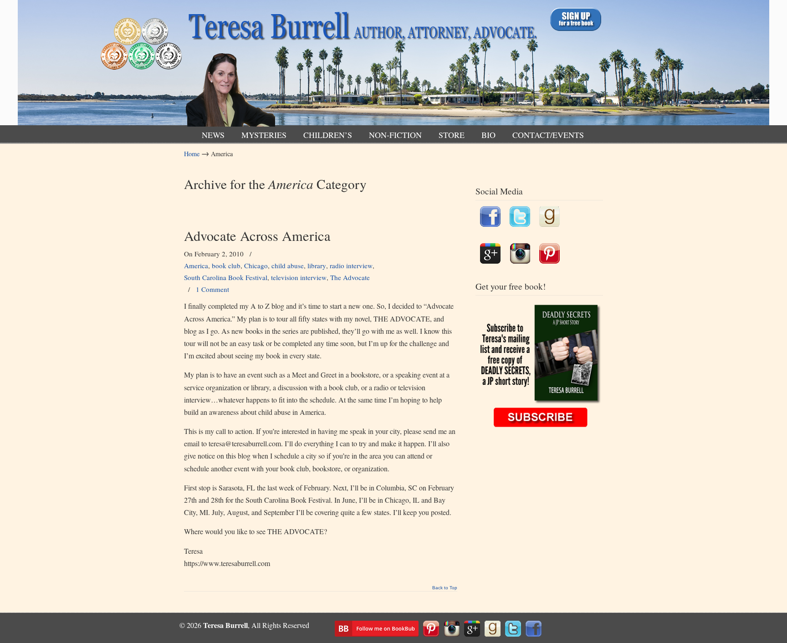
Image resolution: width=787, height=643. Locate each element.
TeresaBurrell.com (360, 65)
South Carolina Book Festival (225, 277)
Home (191, 153)
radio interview (351, 265)
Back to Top (444, 588)
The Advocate (350, 277)
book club (226, 265)
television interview (299, 277)
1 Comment (212, 289)
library (316, 265)
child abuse (287, 265)
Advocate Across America (257, 235)
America (196, 265)
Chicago (256, 265)
